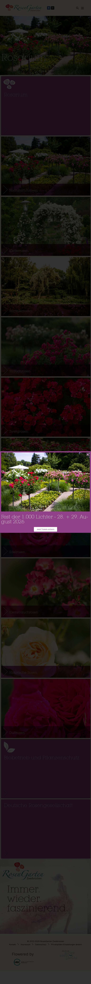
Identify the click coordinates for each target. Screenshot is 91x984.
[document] (45, 492)
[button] (88, 454)
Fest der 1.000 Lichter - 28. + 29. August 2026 (44, 519)
